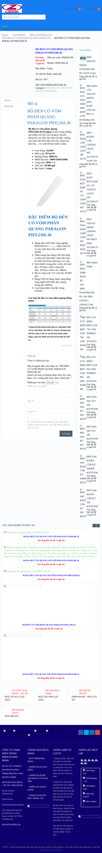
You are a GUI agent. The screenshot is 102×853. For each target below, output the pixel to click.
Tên (30, 401)
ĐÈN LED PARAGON (41, 35)
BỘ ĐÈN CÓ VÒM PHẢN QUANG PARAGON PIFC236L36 (49, 625)
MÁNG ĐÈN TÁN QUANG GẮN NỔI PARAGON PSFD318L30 (51, 560)
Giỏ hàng (92, 9)
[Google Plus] (97, 732)
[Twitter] (86, 732)
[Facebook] (80, 732)
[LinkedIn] (91, 732)
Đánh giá (9, 106)
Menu (5, 26)
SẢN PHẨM (19, 35)
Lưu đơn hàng (71, 9)
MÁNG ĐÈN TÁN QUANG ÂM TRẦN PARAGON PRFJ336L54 (51, 674)
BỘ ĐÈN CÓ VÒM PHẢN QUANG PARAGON (27, 38)
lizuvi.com (67, 345)
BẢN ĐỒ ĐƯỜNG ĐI (11, 825)
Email (31, 411)
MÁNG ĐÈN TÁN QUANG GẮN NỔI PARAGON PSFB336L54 (51, 536)
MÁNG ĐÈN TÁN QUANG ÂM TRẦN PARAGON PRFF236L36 (51, 575)
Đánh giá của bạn (36, 382)
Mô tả (7, 100)
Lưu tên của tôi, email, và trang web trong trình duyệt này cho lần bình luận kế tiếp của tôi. (48, 424)
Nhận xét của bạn (37, 386)
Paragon (52, 246)
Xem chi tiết (49, 599)
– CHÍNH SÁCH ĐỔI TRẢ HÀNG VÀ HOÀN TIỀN (37, 778)
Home (5, 35)
